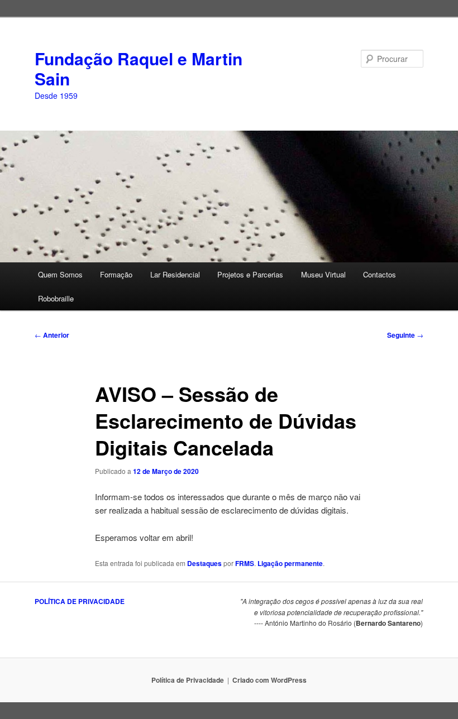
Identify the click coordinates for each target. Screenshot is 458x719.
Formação (116, 274)
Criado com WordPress (269, 680)
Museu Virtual (323, 274)
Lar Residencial (175, 274)
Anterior (52, 335)
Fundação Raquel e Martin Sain (138, 68)
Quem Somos (60, 274)
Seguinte (405, 335)
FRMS (244, 563)
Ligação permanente (290, 563)
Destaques (204, 563)
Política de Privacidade (187, 680)
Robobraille (56, 298)
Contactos (379, 274)
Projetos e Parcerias (250, 274)
